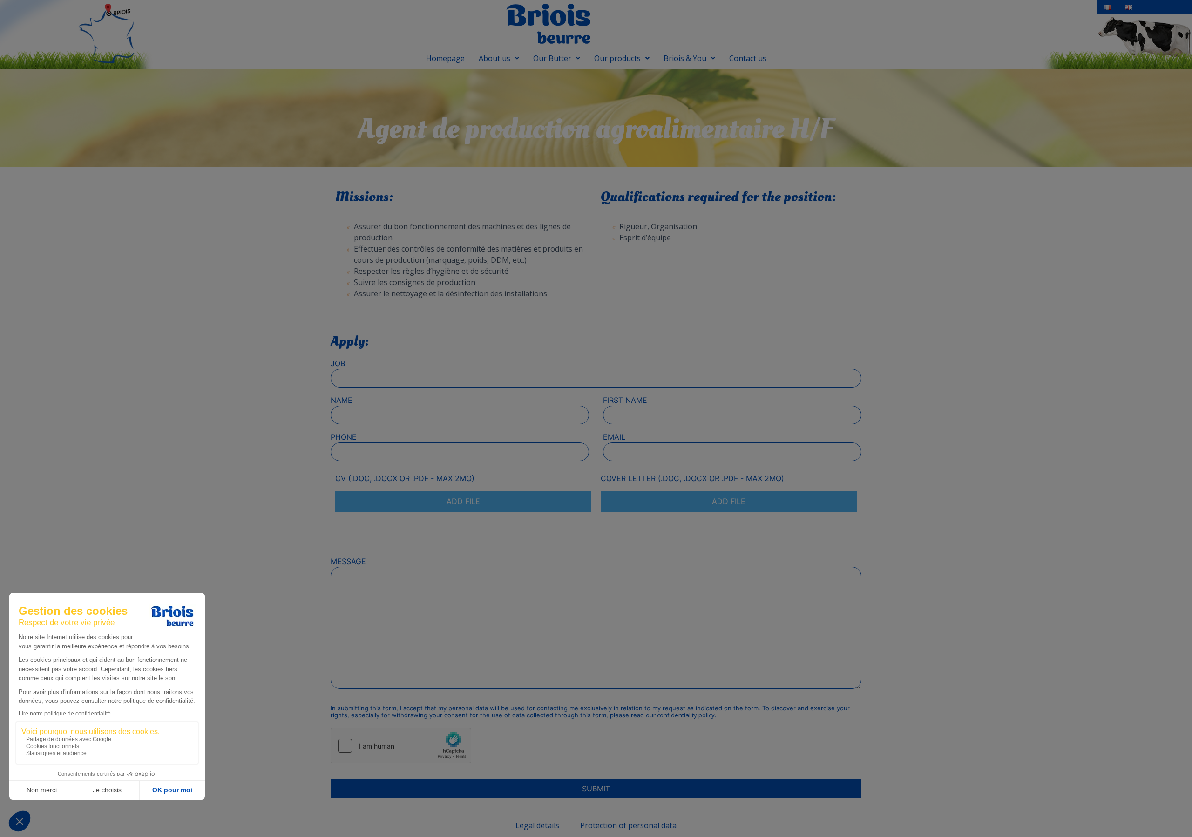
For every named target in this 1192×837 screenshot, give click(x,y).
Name (341, 400)
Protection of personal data (628, 825)
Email (614, 437)
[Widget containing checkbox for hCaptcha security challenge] (401, 745)
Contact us (747, 58)
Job (338, 363)
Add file (463, 501)
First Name (625, 400)
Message (348, 561)
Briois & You (685, 58)
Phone (344, 437)
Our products (617, 58)
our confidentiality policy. (681, 715)
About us (494, 58)
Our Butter (552, 58)
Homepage (445, 58)
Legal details (537, 825)
